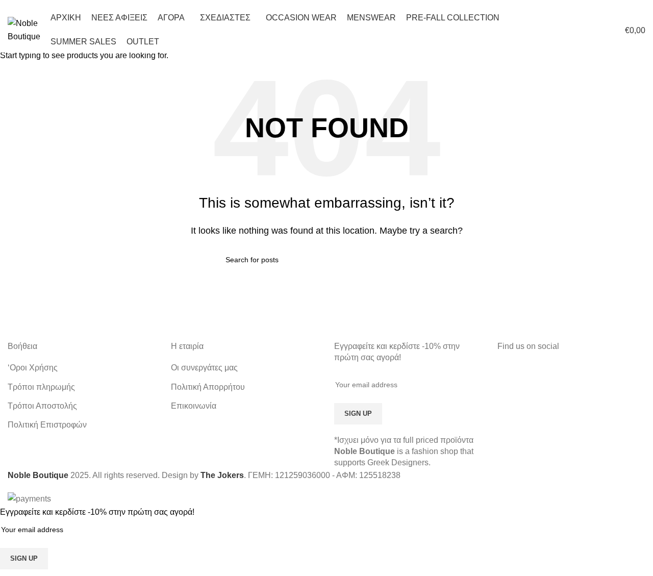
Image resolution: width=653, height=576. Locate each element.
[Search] (576, 30)
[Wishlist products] (595, 30)
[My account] (558, 30)
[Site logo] (24, 29)
